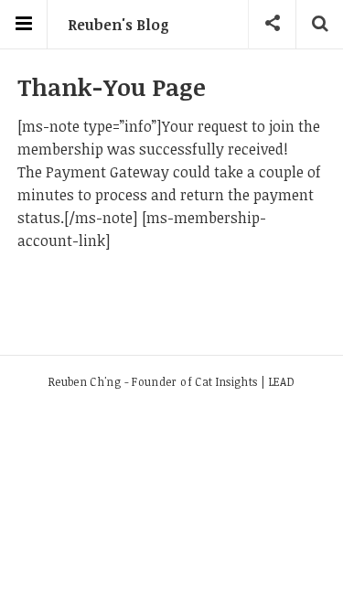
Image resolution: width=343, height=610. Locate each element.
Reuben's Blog (118, 25)
